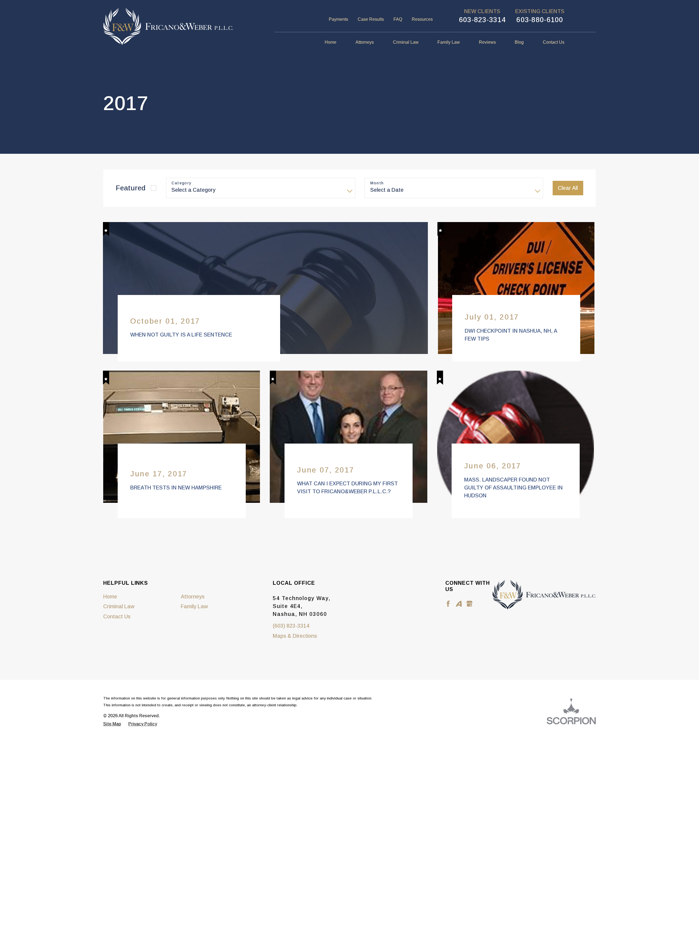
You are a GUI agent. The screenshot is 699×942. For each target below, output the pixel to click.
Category (181, 183)
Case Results (371, 19)
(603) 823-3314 (291, 643)
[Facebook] (448, 621)
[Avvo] (459, 621)
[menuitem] (335, 42)
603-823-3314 (482, 19)
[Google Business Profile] (469, 621)
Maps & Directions (295, 654)
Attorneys (193, 614)
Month (377, 183)
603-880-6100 (539, 19)
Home (110, 614)
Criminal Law (118, 624)
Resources (422, 19)
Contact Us (117, 634)
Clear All (568, 188)
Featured (131, 188)
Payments (338, 19)
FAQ (397, 19)
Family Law (194, 624)
